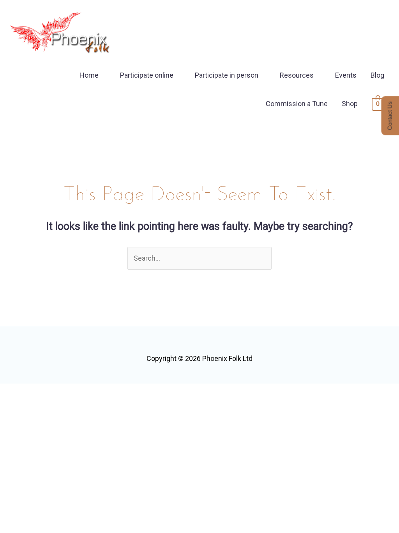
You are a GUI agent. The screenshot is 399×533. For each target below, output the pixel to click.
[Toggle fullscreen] (42, 392)
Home (89, 75)
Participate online (146, 75)
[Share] (71, 392)
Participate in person (226, 75)
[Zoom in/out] (13, 392)
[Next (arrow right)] (42, 408)
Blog (377, 75)
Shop (350, 103)
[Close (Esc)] (100, 392)
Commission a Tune (297, 103)
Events (346, 75)
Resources (297, 75)
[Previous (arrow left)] (13, 408)
